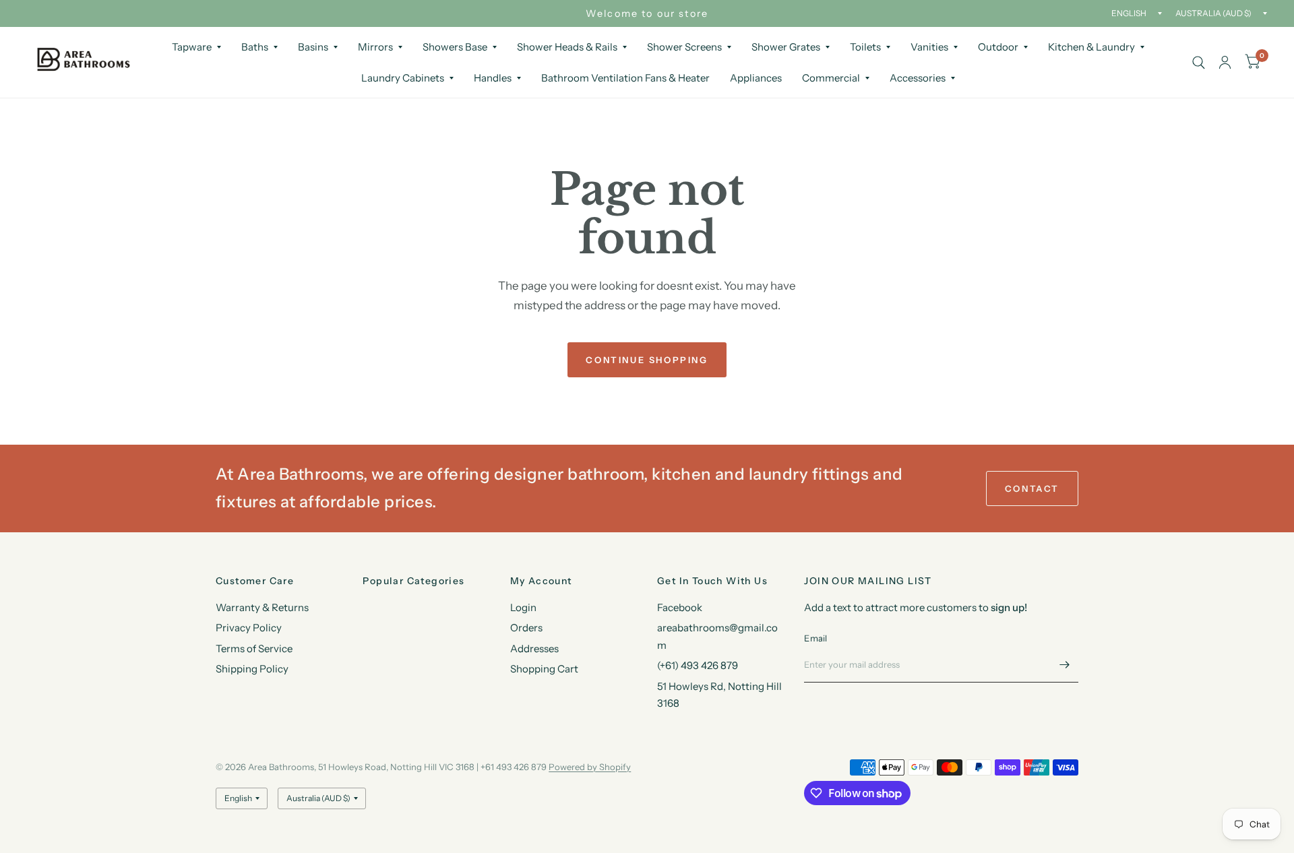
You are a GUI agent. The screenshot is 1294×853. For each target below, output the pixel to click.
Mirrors (375, 46)
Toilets (865, 46)
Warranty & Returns (262, 607)
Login (523, 607)
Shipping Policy (252, 668)
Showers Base (455, 46)
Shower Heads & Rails (567, 46)
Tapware (192, 46)
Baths (254, 46)
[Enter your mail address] (1064, 665)
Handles (493, 77)
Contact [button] (1032, 488)
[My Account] (1225, 62)
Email (815, 638)
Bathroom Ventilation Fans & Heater (625, 77)
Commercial (831, 77)
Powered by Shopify (590, 766)
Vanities (929, 46)
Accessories (918, 77)
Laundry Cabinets (402, 77)
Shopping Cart (544, 668)
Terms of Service (254, 648)
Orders (526, 627)
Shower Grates (785, 46)
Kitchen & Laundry (1091, 46)
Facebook (679, 607)
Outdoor (998, 46)
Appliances (756, 77)
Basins (313, 46)
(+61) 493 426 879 (697, 665)
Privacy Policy (249, 627)
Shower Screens (684, 46)
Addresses (534, 648)
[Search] (1198, 62)
